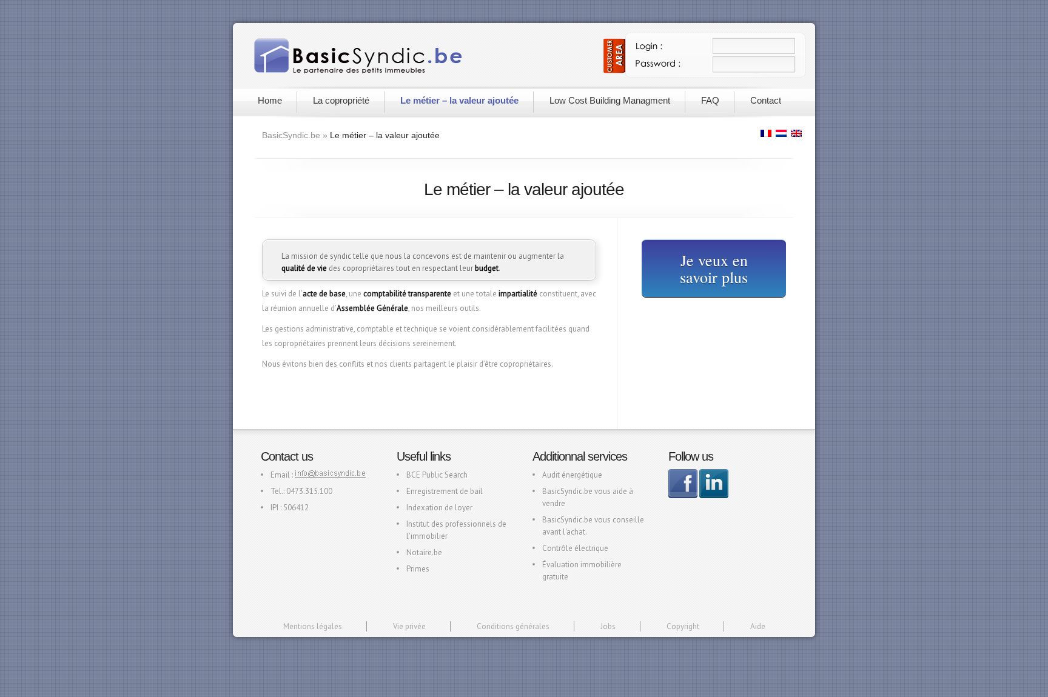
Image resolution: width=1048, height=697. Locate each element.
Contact (765, 100)
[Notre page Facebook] (682, 495)
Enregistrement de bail (444, 491)
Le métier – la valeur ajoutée (459, 100)
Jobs (608, 626)
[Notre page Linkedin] (713, 495)
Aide (757, 626)
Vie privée (409, 626)
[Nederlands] (782, 133)
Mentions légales (312, 626)
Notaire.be (424, 552)
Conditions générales (513, 626)
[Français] (767, 133)
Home (270, 100)
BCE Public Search (437, 475)
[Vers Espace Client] (704, 75)
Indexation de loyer (439, 507)
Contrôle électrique (575, 548)
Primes (417, 569)
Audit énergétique (572, 475)
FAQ (710, 100)
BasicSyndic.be (291, 135)
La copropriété (341, 100)
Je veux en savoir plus (714, 268)
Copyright (683, 626)
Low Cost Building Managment (609, 100)
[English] (797, 133)
